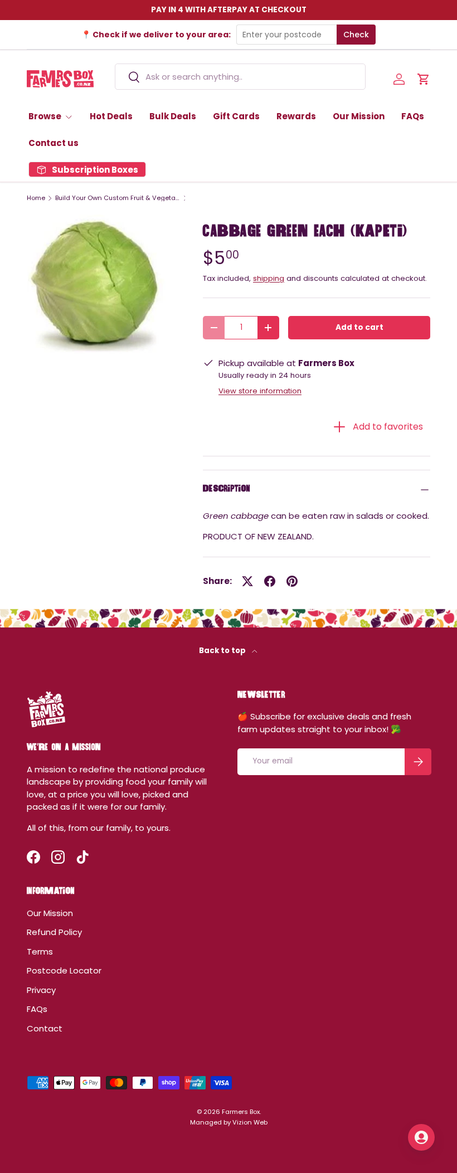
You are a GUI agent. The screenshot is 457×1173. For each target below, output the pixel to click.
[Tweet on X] (247, 581)
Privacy (41, 990)
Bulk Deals (172, 116)
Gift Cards (236, 116)
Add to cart (359, 327)
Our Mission (359, 116)
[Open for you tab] (421, 1137)
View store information (260, 391)
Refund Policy (54, 932)
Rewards (296, 116)
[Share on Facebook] (270, 581)
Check (356, 34)
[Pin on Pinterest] (292, 581)
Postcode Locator (64, 970)
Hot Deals (111, 116)
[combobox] (239, 76)
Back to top (223, 650)
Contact (44, 1028)
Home (36, 198)
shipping (268, 278)
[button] (423, 79)
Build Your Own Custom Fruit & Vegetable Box (118, 198)
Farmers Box (241, 1111)
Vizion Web (250, 1122)
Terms (40, 951)
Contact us (53, 143)
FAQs (412, 116)
